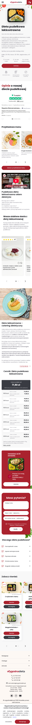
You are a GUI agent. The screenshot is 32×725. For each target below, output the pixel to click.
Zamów (16, 66)
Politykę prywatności (19, 525)
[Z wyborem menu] (11, 591)
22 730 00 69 (17, 676)
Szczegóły (11, 607)
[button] (25, 162)
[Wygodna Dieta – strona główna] (16, 2)
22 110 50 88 (17, 680)
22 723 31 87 (17, 678)
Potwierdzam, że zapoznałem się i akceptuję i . (17, 524)
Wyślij (15, 529)
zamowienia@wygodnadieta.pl (17, 683)
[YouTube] (20, 695)
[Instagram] (16, 695)
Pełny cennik (6, 445)
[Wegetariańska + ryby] (11, 622)
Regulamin (12, 525)
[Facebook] (11, 695)
